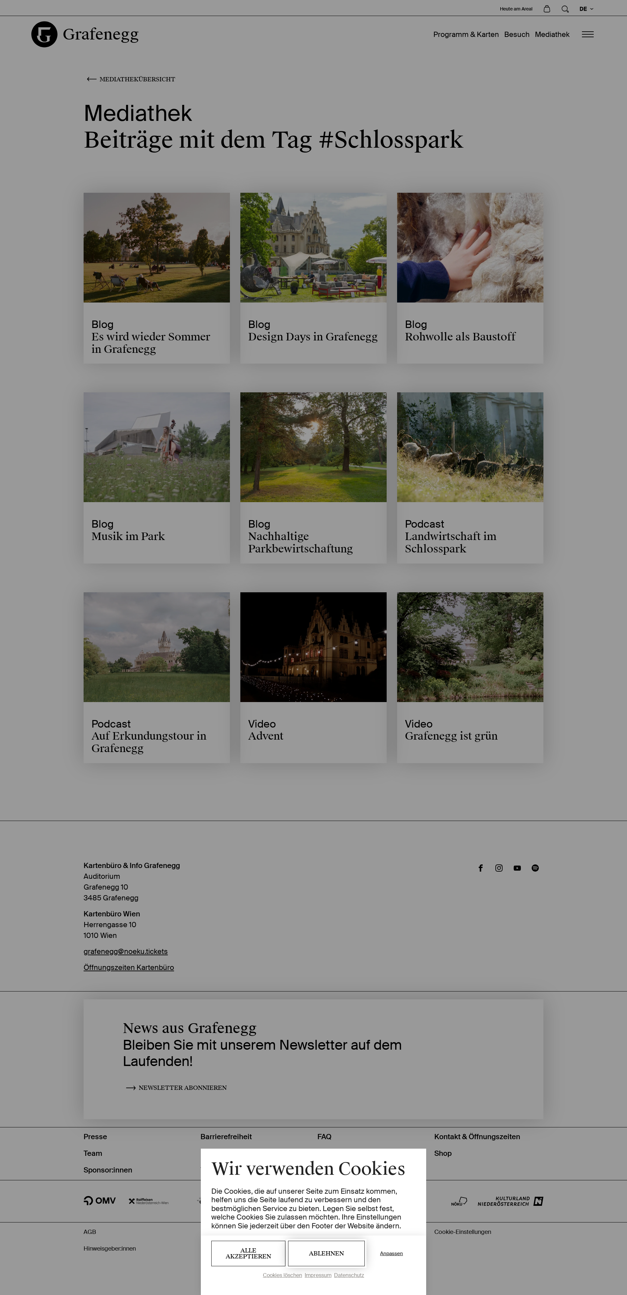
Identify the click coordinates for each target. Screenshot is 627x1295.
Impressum (318, 1275)
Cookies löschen (282, 1275)
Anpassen (391, 1253)
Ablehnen (326, 1253)
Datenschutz (349, 1275)
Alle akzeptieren (248, 1253)
